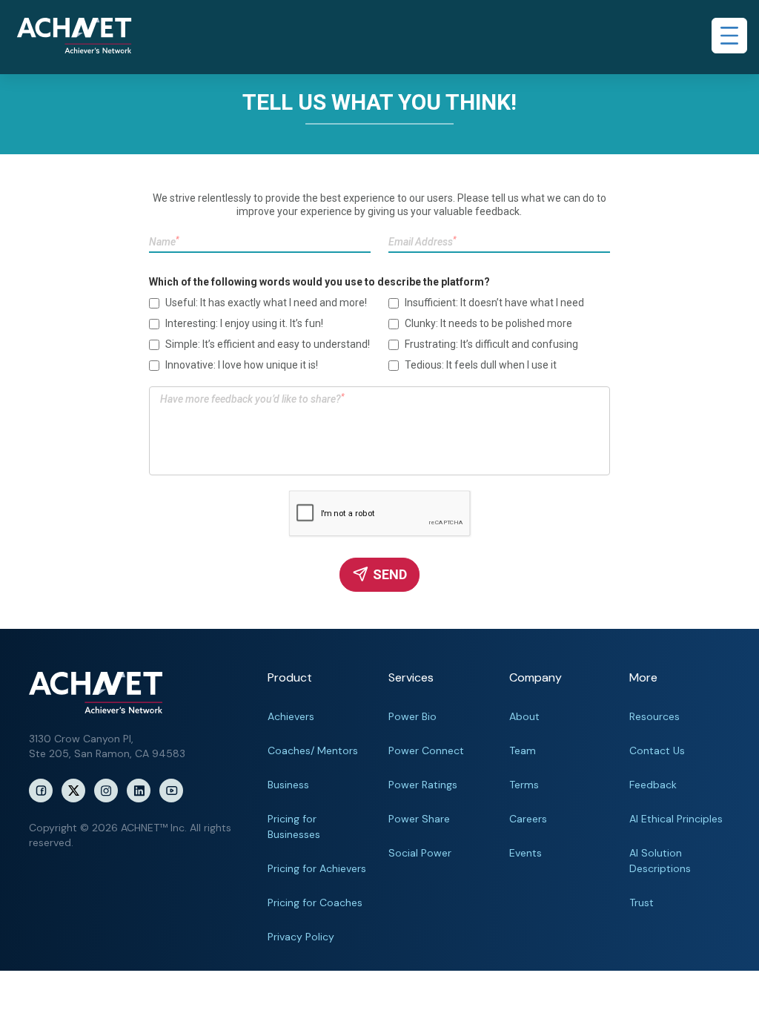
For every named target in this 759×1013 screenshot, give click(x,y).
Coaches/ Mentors (313, 750)
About (524, 716)
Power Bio (412, 716)
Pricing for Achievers (317, 868)
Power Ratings (422, 784)
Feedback (653, 784)
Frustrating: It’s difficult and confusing (491, 344)
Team (522, 750)
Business (288, 784)
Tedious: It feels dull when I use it (481, 365)
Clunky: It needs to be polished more (488, 323)
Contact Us (657, 750)
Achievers (291, 716)
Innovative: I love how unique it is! (241, 365)
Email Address (422, 241)
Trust (641, 902)
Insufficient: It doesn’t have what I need (494, 302)
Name (164, 241)
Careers (528, 818)
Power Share (419, 818)
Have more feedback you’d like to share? (252, 398)
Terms (524, 784)
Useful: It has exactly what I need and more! (266, 302)
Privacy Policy (301, 936)
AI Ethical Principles (676, 818)
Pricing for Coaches (315, 902)
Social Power (419, 852)
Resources (654, 716)
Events (525, 852)
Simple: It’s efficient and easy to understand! (267, 344)
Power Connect (426, 750)
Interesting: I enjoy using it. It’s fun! (244, 323)
